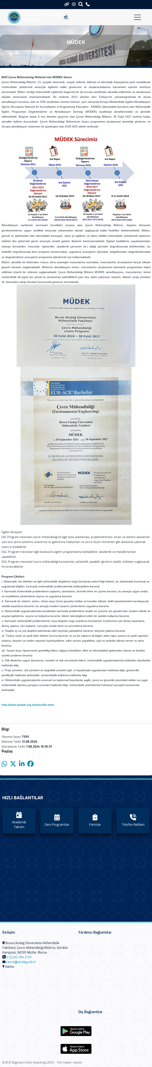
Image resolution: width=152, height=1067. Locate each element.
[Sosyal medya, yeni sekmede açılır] (74, 4)
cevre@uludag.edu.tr (21, 962)
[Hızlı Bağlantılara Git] (66, 4)
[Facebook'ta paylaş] (30, 764)
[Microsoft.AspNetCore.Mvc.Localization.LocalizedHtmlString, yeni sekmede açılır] (76, 1031)
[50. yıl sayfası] (66, 17)
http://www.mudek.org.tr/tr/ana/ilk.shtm (28, 704)
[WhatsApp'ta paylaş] (4, 764)
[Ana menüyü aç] (137, 17)
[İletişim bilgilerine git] (88, 4)
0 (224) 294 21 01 (19, 957)
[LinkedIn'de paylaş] (22, 764)
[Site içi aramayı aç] (80, 4)
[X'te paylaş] (13, 764)
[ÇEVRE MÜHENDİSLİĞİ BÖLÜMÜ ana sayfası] (14, 17)
